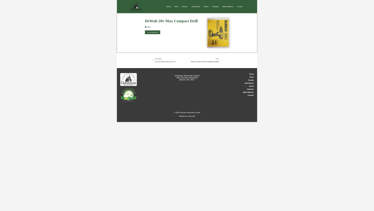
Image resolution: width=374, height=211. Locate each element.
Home (168, 6)
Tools (149, 27)
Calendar (215, 6)
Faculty (185, 6)
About (206, 6)
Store (176, 6)
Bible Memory (227, 6)
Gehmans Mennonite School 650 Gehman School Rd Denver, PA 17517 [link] (187, 78)
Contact (240, 6)
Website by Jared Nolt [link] (187, 116)
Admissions (195, 6)
